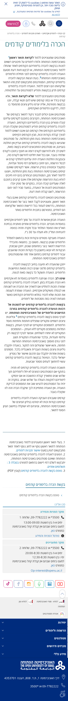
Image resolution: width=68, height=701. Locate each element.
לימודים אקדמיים (49, 33)
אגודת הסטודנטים (50, 613)
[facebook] (18, 584)
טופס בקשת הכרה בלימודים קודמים (39, 495)
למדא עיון (23, 601)
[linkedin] (49, 584)
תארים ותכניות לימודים (31, 33)
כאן (53, 530)
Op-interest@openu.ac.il (46, 570)
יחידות (62, 622)
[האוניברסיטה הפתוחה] (43, 23)
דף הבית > (60, 33)
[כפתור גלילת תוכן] (62, 594)
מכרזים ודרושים (56, 646)
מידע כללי (60, 654)
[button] (33, 24)
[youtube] (60, 584)
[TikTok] (8, 584)
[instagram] (29, 584)
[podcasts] (39, 584)
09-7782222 (50, 686)
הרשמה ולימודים (56, 630)
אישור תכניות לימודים (28, 450)
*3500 (34, 686)
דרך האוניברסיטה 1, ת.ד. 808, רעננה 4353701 (31, 678)
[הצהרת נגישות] (62, 693)
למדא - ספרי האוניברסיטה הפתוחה (51, 604)
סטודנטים (60, 638)
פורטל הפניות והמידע (47, 536)
